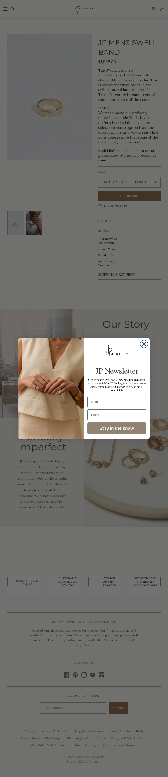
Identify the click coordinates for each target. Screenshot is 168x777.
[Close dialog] (144, 344)
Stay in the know (117, 428)
